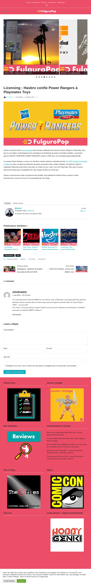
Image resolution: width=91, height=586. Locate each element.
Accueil (28, 2)
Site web (7, 357)
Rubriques (36, 2)
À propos (7, 203)
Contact (43, 2)
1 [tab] (36, 77)
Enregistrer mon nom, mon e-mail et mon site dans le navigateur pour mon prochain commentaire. (41, 366)
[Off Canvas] (5, 11)
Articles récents (18, 203)
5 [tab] (46, 77)
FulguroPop (30, 210)
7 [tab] (51, 77)
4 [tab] (44, 77)
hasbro (23, 259)
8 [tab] (54, 77)
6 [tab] (49, 77)
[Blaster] (9, 212)
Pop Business (9, 255)
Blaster (10, 97)
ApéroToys (61, 2)
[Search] (46, 5)
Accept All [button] (21, 581)
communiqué (27, 150)
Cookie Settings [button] (9, 581)
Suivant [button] (84, 46)
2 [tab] (39, 77)
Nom (6, 348)
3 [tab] (41, 77)
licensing (32, 259)
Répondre (16, 315)
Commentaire (9, 330)
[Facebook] (81, 211)
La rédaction (51, 2)
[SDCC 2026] (31, 47)
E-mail (49, 348)
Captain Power (12, 259)
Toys (18, 255)
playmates (41, 259)
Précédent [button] (6, 46)
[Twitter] (84, 211)
